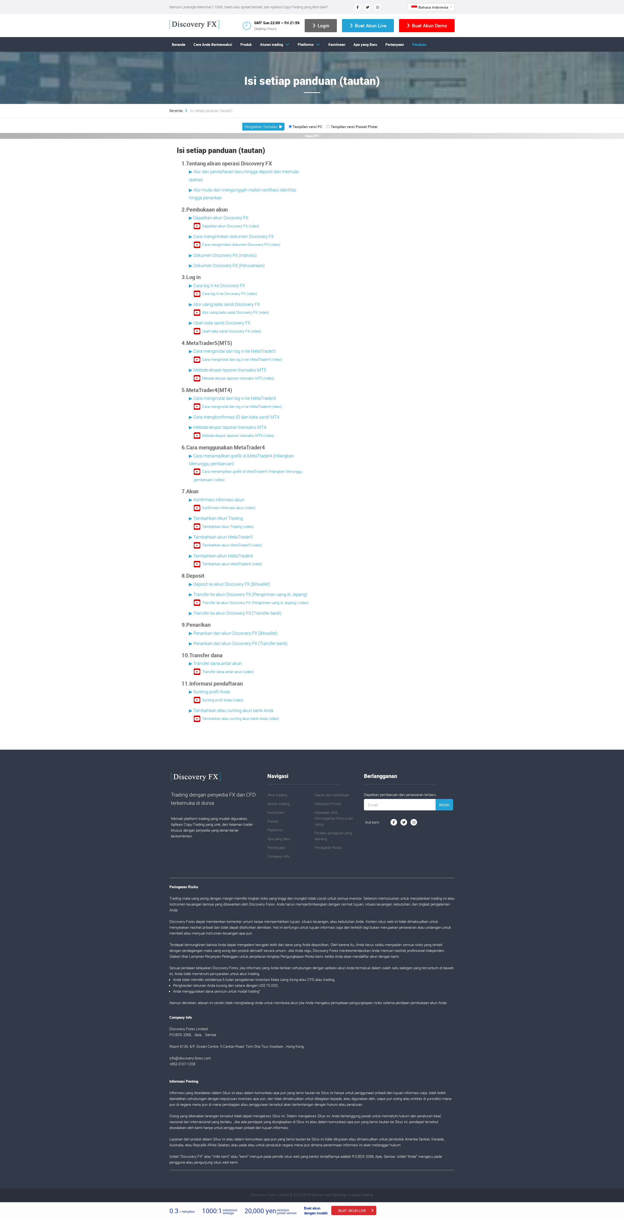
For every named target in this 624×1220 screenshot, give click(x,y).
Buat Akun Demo (429, 25)
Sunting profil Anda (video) (223, 699)
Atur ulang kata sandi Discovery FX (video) (235, 312)
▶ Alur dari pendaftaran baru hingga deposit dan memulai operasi (244, 175)
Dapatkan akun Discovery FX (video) (230, 225)
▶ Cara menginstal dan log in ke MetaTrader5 (232, 351)
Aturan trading (271, 44)
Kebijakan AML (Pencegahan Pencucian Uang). (333, 818)
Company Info (278, 856)
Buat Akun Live (370, 25)
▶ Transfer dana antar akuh (215, 663)
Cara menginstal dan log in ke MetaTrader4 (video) (242, 406)
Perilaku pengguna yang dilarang (333, 835)
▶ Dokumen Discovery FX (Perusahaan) (227, 265)
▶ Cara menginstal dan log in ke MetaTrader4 (232, 398)
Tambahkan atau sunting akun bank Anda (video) (240, 718)
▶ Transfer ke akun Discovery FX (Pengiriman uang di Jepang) (248, 594)
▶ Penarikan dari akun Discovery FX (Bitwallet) (233, 633)
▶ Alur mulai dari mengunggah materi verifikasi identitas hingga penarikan (242, 194)
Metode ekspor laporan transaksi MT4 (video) (238, 435)
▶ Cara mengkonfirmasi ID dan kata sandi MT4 (234, 417)
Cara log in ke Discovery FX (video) (229, 293)
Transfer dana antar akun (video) (228, 671)
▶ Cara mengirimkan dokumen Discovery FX (231, 236)
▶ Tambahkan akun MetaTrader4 (221, 556)
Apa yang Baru (365, 44)
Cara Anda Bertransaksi (213, 44)
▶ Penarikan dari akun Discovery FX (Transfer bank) (238, 643)
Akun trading (277, 794)
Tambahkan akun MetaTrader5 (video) (232, 545)
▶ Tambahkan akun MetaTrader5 (221, 537)
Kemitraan (336, 44)
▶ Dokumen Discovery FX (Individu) (223, 255)
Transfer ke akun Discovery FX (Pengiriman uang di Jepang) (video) (255, 602)
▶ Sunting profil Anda (209, 692)
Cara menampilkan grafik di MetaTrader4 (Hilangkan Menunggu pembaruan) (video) (248, 475)
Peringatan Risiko (328, 847)
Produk (246, 44)
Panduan (419, 44)
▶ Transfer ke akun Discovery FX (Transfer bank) (235, 613)
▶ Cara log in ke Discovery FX (217, 285)
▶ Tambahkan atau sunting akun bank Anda (231, 710)
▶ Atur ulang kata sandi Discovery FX (224, 304)
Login (323, 25)
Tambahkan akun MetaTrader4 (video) (232, 563)
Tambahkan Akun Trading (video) (228, 526)
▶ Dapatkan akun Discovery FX (218, 218)
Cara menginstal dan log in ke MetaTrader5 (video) (242, 359)
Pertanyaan (394, 44)
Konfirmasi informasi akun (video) (228, 507)
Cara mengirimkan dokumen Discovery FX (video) (241, 244)
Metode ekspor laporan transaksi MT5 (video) (238, 378)
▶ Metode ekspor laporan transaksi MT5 (227, 370)
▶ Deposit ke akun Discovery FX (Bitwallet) (229, 584)
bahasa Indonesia (433, 7)
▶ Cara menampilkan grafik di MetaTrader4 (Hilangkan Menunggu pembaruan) (241, 459)
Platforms (306, 44)
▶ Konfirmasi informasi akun (216, 500)
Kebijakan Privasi (327, 803)
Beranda (178, 44)
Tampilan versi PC (307, 126)
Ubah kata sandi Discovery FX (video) (231, 331)
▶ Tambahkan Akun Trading (216, 518)
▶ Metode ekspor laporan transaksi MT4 (227, 427)
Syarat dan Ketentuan (331, 794)
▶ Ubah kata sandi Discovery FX (219, 323)
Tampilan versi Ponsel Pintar (354, 126)
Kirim (444, 804)
